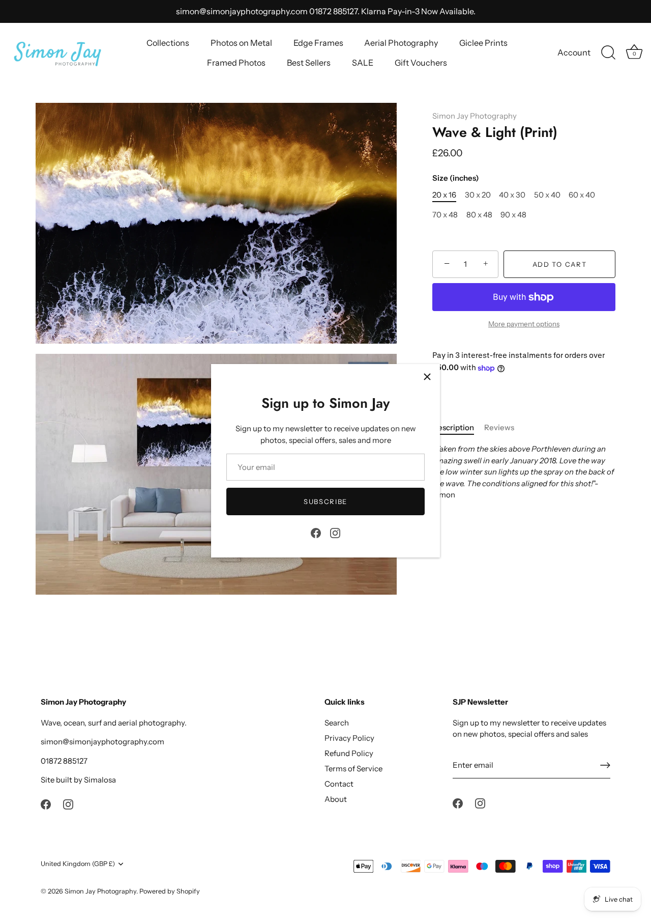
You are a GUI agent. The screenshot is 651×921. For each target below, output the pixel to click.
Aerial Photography (401, 43)
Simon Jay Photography (474, 116)
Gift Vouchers (421, 63)
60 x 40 (582, 195)
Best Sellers (309, 63)
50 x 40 (547, 195)
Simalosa (100, 780)
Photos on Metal (241, 43)
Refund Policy (348, 753)
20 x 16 (444, 195)
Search (336, 723)
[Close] (427, 377)
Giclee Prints (483, 43)
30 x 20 (478, 195)
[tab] (458, 428)
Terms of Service (353, 768)
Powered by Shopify (169, 891)
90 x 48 (513, 214)
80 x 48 (479, 214)
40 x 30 (512, 195)
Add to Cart (559, 264)
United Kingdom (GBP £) (78, 864)
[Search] (608, 53)
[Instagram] (335, 532)
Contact (338, 784)
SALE (362, 63)
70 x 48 (445, 214)
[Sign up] (605, 765)
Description (453, 427)
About (335, 799)
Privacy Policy (349, 738)
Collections (167, 43)
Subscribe (325, 501)
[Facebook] (316, 532)
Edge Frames (318, 43)
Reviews (499, 427)
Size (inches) (455, 178)
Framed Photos (236, 63)
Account (573, 52)
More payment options (523, 324)
